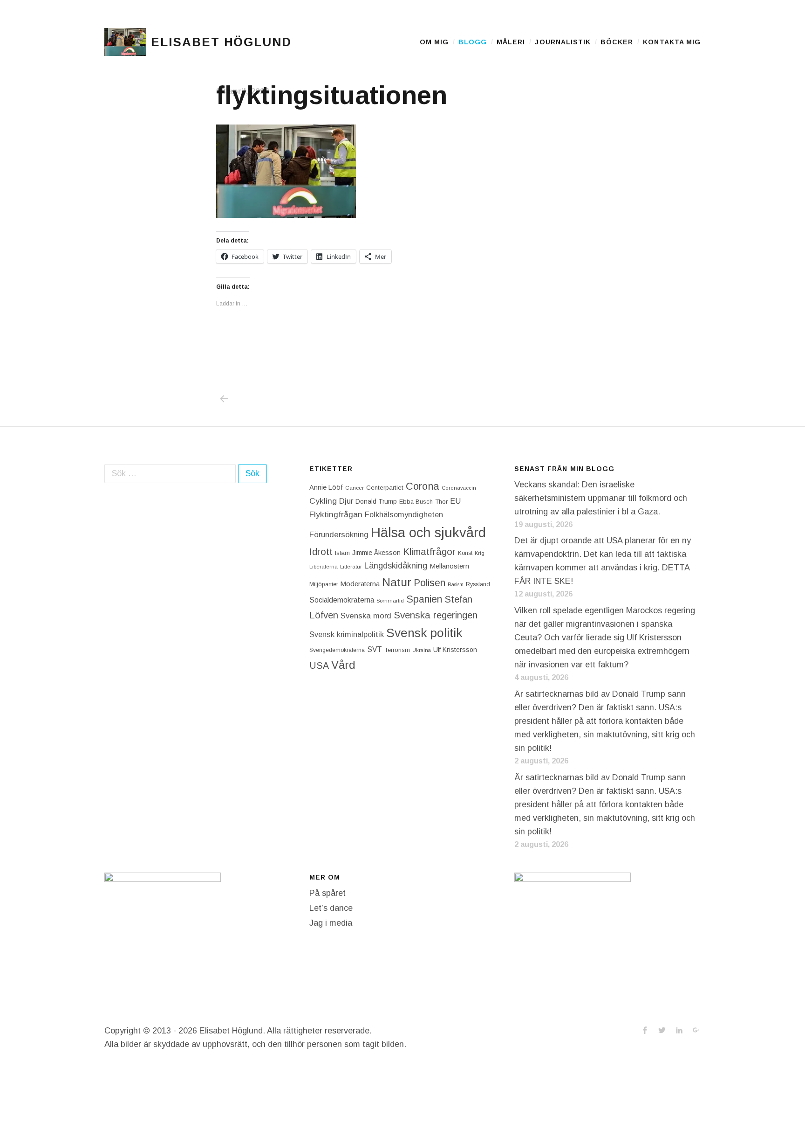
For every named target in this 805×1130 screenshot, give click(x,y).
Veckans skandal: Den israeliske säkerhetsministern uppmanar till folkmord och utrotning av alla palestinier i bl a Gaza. (600, 498)
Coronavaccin (459, 488)
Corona (422, 486)
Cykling (323, 501)
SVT (374, 649)
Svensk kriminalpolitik (346, 634)
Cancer (354, 488)
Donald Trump (376, 501)
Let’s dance (331, 908)
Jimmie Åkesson (376, 552)
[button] (125, 42)
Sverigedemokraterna (337, 650)
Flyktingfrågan (335, 514)
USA (319, 665)
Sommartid (390, 600)
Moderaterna (360, 584)
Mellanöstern (449, 566)
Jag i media (330, 923)
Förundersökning (338, 534)
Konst (465, 553)
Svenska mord (366, 615)
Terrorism (397, 649)
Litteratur (351, 566)
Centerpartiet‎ (384, 487)
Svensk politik (424, 633)
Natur (396, 582)
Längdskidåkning (395, 565)
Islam (342, 552)
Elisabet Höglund (221, 42)
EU (455, 501)
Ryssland (478, 584)
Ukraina (421, 650)
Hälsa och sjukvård (428, 532)
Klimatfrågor (429, 551)
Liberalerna (323, 566)
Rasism (456, 584)
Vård (343, 665)
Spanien (424, 599)
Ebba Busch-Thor (423, 501)
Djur (346, 501)
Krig (479, 553)
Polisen (429, 582)
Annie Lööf (326, 487)
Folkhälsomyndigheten (404, 514)
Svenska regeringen (436, 615)
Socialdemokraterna (341, 600)
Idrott (321, 551)
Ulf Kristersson (455, 649)
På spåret (327, 893)
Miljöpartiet (323, 584)
